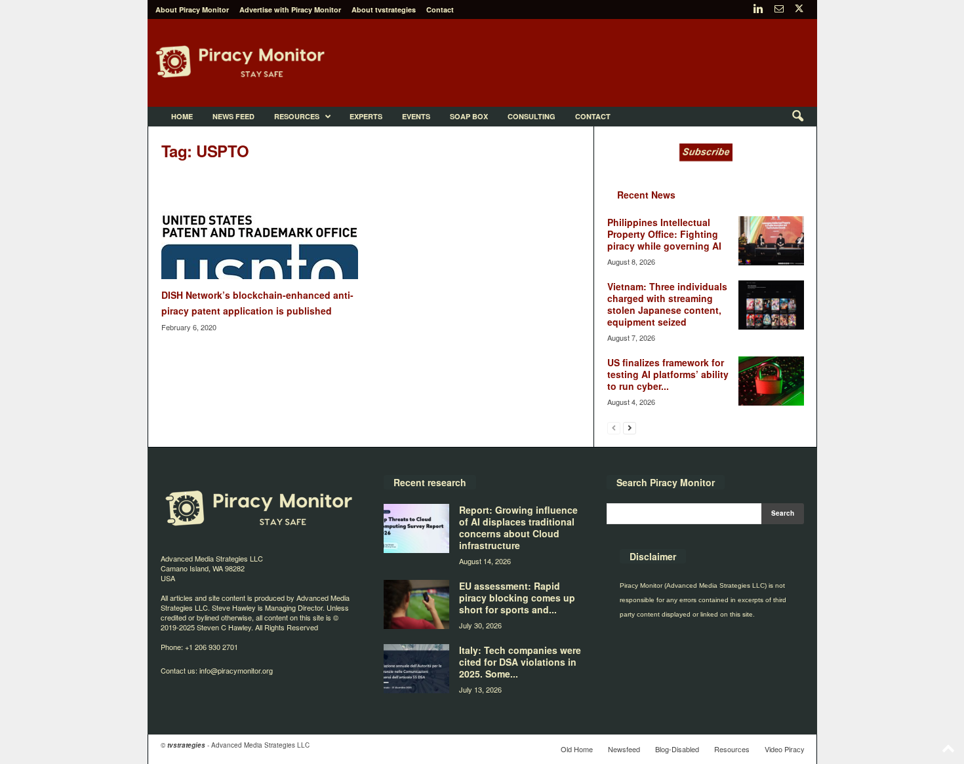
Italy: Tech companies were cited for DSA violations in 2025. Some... (520, 661)
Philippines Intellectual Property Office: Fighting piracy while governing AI (664, 234)
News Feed (233, 116)
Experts (366, 116)
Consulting (531, 116)
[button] (797, 116)
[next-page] (629, 427)
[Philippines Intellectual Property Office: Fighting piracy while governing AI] (771, 240)
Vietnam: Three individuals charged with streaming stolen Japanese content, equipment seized (667, 304)
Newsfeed (624, 749)
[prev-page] (613, 427)
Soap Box (469, 116)
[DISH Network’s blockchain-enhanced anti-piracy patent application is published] (259, 226)
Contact (440, 9)
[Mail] (779, 9)
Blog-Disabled (677, 749)
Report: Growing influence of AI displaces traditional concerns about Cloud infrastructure (518, 527)
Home (182, 116)
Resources (296, 116)
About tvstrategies (383, 9)
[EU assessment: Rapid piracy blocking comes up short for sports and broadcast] (416, 604)
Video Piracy (785, 749)
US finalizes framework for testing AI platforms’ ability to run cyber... (668, 374)
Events (416, 116)
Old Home (577, 749)
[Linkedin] (759, 9)
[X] (799, 9)
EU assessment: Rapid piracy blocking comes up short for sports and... (517, 597)
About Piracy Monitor (192, 9)
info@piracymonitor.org (236, 670)
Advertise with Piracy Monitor (290, 9)
